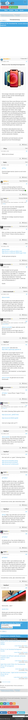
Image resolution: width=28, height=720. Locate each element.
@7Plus (4, 168)
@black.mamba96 (6, 327)
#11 (26, 344)
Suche (21, 10)
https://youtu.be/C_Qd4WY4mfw (10, 414)
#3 (26, 165)
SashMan (25, 677)
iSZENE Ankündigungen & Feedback (7, 15)
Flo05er (25, 645)
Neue (6, 10)
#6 (26, 229)
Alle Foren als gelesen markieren (10, 706)
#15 (26, 454)
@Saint (4, 514)
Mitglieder (21, 712)
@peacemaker (6, 249)
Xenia (4, 203)
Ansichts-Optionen (23, 23)
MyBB (21, 718)
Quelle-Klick (5, 609)
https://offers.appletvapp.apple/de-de (11, 349)
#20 (26, 587)
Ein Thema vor (17, 623)
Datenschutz (3, 700)
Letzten (11, 10)
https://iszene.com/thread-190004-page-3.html (14, 253)
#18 (26, 533)
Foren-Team (13, 712)
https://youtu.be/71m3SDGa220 (10, 464)
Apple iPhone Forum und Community (6, 14)
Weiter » (4, 20)
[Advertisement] (14, 42)
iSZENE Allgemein (17, 14)
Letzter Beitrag (18, 645)
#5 (26, 201)
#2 (26, 151)
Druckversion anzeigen (6, 681)
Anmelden (5, 7)
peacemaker (5, 324)
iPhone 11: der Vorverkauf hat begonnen (11, 649)
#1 (26, 61)
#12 (26, 390)
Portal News (18, 15)
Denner (25, 660)
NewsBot (3, 644)
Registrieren (14, 7)
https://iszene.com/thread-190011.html (12, 251)
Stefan (25, 669)
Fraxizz (4, 408)
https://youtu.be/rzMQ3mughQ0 (10, 418)
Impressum (24, 698)
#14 (26, 433)
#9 (26, 294)
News (16, 10)
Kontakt (4, 712)
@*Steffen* (5, 393)
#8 (26, 267)
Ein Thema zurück (7, 623)
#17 (26, 511)
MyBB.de (12, 718)
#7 (26, 246)
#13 (26, 405)
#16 (26, 474)
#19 (26, 554)
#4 (26, 183)
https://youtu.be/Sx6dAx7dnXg (10, 460)
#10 (26, 321)
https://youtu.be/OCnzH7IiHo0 (10, 462)
